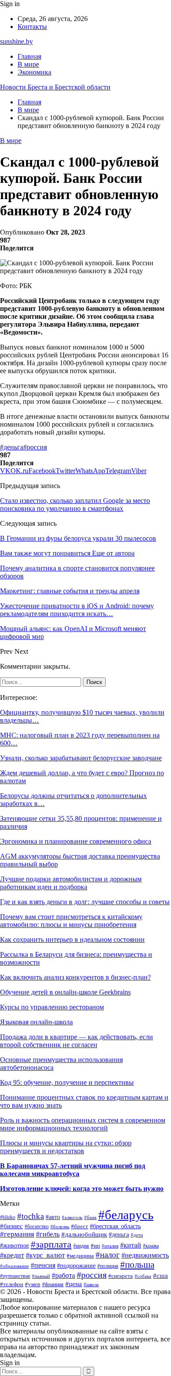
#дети (137, 1234)
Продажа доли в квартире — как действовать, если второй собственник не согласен (76, 1040)
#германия (17, 1234)
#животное (14, 1245)
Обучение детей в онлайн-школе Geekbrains (65, 992)
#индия (81, 1246)
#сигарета (120, 1276)
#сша (160, 1275)
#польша (137, 1264)
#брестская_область (115, 1226)
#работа (63, 1275)
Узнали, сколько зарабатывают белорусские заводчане (81, 758)
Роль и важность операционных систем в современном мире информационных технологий (82, 1124)
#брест (79, 1226)
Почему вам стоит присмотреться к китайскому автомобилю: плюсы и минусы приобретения (71, 920)
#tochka (30, 1216)
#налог (108, 1254)
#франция (53, 1284)
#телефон (11, 1284)
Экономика (34, 72)
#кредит (12, 1255)
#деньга (11, 447)
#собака (143, 1276)
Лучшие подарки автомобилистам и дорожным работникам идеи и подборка (71, 883)
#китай (130, 1245)
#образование (14, 1266)
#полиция (107, 1266)
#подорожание (76, 1265)
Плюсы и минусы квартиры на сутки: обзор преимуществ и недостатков (66, 1147)
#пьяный (41, 1276)
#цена (73, 1283)
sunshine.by (16, 41)
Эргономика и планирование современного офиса (75, 841)
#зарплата (51, 1244)
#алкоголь (72, 1217)
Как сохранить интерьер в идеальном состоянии (72, 939)
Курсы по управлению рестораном (52, 1007)
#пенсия (43, 1265)
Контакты (32, 26)
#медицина (80, 1256)
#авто (53, 1216)
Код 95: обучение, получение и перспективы (67, 1082)
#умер (32, 1284)
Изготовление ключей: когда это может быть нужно (82, 1188)
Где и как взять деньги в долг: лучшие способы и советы (85, 901)
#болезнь (59, 1226)
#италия (110, 1245)
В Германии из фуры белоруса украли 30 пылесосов (78, 538)
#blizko (7, 1217)
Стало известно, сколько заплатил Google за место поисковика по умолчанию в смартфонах (75, 504)
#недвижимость (145, 1255)
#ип (95, 1245)
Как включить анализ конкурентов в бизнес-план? (75, 977)
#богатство (37, 1227)
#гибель (48, 1234)
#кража (151, 1246)
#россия (35, 447)
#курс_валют (45, 1255)
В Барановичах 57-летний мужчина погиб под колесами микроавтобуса (72, 1169)
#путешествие (15, 1276)
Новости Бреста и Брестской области (55, 87)
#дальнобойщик (84, 1234)
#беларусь (125, 1215)
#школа (91, 1284)
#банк (90, 1217)
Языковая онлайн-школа (36, 1022)
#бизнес (11, 1226)
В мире (28, 64)
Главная (29, 56)
